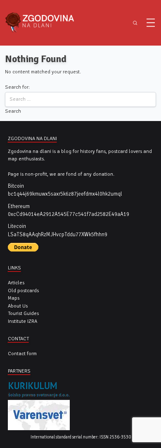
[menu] (150, 22)
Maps (13, 298)
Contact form (22, 353)
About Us (18, 306)
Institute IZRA (22, 321)
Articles (16, 282)
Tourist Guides (23, 313)
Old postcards (23, 290)
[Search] (135, 23)
